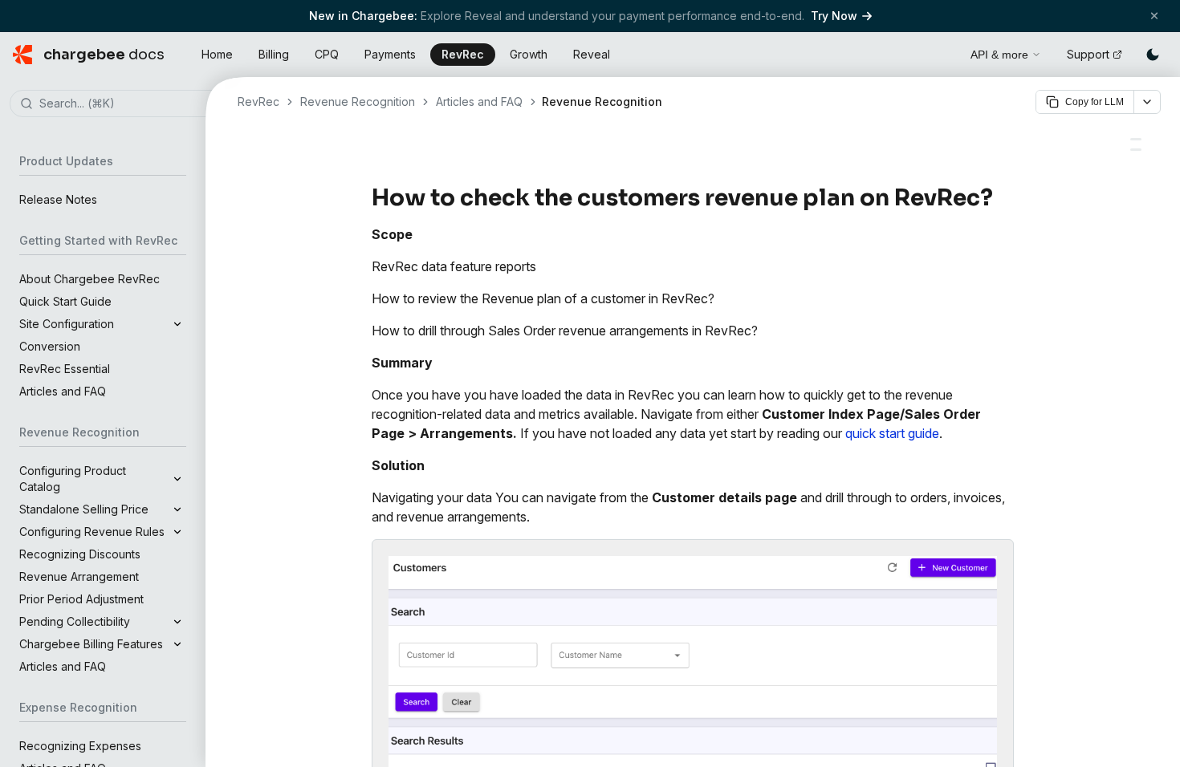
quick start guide (892, 433)
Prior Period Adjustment (81, 599)
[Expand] (177, 324)
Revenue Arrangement (79, 576)
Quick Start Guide (65, 301)
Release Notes (58, 199)
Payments (390, 54)
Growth (528, 54)
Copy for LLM (1094, 102)
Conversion (49, 346)
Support (1088, 54)
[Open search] (940, 52)
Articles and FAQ (62, 391)
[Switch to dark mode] (1152, 54)
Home (217, 54)
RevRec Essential (64, 368)
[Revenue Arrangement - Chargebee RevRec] (1135, 149)
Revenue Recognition (357, 101)
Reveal (591, 54)
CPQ (327, 54)
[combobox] (127, 104)
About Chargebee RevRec (89, 279)
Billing (273, 54)
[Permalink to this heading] (1002, 198)
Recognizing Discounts (79, 554)
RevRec (462, 54)
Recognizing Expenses (80, 746)
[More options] (1147, 102)
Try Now (834, 15)
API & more (999, 54)
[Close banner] (1154, 15)
